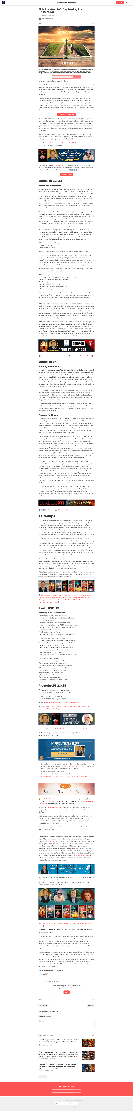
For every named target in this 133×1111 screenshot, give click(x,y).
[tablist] (45, 1016)
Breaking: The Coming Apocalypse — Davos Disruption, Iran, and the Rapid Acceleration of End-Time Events (58, 1066)
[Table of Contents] (2, 555)
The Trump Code (85, 356)
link (87, 858)
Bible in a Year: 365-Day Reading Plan (62, 143)
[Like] (40, 23)
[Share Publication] (114, 2)
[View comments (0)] (43, 23)
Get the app (74, 1104)
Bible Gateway (52, 841)
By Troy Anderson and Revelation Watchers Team (51, 1069)
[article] (66, 1043)
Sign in (128, 3)
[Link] (36, 181)
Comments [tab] (42, 1016)
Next (89, 1005)
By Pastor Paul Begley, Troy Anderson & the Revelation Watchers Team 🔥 (58, 1056)
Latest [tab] (44, 1035)
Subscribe (120, 3)
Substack (59, 1107)
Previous (44, 1005)
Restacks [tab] (48, 1016)
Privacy (67, 1100)
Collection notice (78, 1100)
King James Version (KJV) (81, 855)
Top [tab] (40, 1035)
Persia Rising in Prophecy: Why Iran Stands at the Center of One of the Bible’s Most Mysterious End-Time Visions (59, 1041)
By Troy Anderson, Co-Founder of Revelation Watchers (52, 1044)
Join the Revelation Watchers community (54, 799)
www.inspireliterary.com (70, 766)
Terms (71, 1100)
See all (41, 1077)
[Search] (110, 2)
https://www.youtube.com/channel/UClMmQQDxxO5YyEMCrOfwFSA (64, 776)
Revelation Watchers (47, 18)
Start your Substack (62, 1104)
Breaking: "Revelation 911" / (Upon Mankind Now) (62, 703)
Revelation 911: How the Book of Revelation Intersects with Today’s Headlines (64, 729)
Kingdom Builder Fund (54, 807)
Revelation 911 (59, 165)
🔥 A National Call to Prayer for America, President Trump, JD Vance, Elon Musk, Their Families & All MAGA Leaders (58, 1053)
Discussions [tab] (50, 1035)
